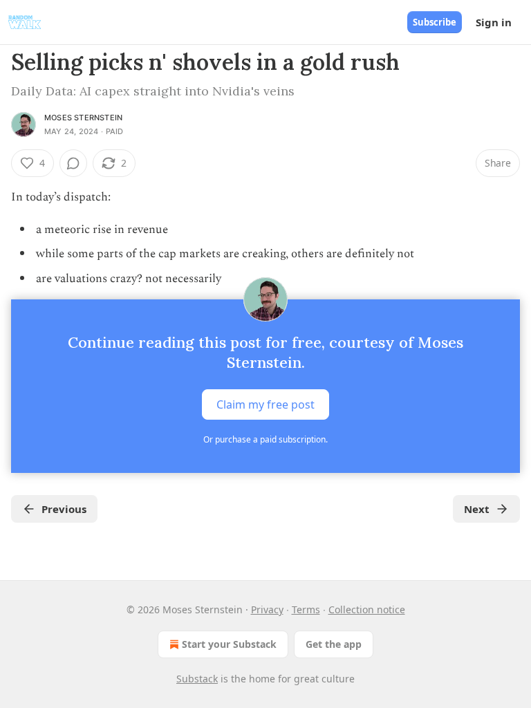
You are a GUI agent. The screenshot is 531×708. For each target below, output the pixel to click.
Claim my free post (265, 403)
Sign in (494, 22)
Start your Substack (229, 644)
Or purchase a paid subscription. (265, 439)
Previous (63, 509)
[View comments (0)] (73, 163)
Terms (306, 609)
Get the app (334, 644)
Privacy (267, 609)
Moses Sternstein (83, 117)
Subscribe (434, 22)
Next (477, 509)
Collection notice (366, 609)
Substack (197, 678)
